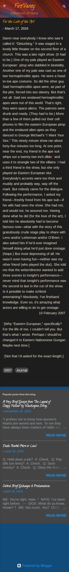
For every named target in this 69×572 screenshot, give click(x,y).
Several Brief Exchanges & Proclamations (26, 486)
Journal (21, 370)
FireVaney (24, 6)
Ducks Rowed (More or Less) (20, 446)
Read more (56, 435)
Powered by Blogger (36, 565)
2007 (8, 370)
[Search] (64, 7)
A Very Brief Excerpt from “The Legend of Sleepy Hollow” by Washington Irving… (26, 404)
